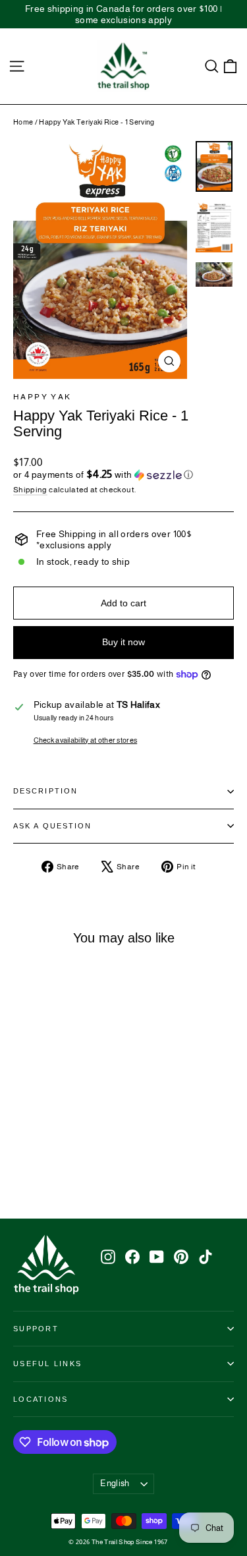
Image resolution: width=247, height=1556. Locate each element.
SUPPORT (36, 1329)
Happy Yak (42, 396)
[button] (123, 475)
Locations (40, 1399)
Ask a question (52, 826)
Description (45, 791)
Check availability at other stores (86, 740)
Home (23, 122)
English (114, 1483)
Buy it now (123, 642)
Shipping (30, 489)
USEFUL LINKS (47, 1364)
